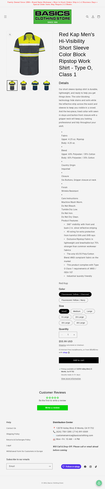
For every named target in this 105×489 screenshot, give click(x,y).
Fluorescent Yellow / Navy (73, 300)
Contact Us (11, 428)
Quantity (64, 329)
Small (64, 311)
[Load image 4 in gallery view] (46, 85)
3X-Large (66, 323)
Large (89, 311)
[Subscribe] (49, 466)
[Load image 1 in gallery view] (12, 85)
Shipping (62, 345)
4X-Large (81, 323)
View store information (71, 379)
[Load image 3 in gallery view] (35, 85)
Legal (8, 445)
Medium (76, 311)
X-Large (65, 317)
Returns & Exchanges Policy (18, 440)
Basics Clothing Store (55, 483)
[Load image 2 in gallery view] (24, 85)
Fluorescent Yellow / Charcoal (75, 294)
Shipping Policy (13, 434)
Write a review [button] (52, 407)
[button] (5, 17)
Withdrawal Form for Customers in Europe (24, 451)
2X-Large (79, 317)
